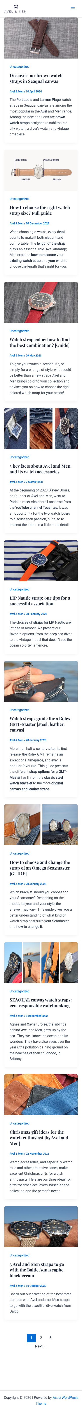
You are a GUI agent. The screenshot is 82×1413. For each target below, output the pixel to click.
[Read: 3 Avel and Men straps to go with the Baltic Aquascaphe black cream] (41, 1226)
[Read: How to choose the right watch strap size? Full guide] (41, 170)
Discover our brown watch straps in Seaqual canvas (36, 78)
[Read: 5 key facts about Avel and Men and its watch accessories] (41, 428)
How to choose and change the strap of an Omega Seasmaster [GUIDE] (40, 867)
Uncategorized (19, 66)
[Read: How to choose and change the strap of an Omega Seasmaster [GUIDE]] (41, 824)
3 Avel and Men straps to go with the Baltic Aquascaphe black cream (37, 1269)
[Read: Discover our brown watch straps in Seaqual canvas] (41, 38)
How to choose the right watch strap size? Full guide (40, 210)
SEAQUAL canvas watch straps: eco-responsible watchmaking (41, 1002)
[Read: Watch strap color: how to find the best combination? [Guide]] (41, 302)
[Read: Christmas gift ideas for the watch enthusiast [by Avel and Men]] (41, 1094)
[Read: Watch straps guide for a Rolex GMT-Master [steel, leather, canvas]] (41, 681)
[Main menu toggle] (73, 9)
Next (41, 1346)
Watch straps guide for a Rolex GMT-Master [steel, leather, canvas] (40, 724)
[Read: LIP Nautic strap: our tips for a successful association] (41, 560)
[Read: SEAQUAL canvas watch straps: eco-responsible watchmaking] (41, 962)
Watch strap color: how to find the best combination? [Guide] (40, 342)
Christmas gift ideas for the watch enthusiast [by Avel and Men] (39, 1137)
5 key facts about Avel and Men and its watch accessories (40, 468)
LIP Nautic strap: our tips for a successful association (40, 600)
